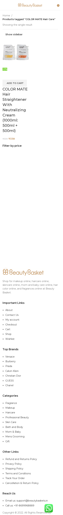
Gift (7, 441)
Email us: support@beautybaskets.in (26, 500)
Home (6, 15)
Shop (8, 334)
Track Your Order (15, 478)
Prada (8, 366)
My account (12, 319)
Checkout (11, 324)
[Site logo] (30, 4)
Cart (7, 329)
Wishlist (9, 338)
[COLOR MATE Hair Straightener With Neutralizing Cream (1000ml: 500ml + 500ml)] (16, 53)
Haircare (10, 412)
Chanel (9, 385)
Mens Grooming (15, 436)
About (9, 310)
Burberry (10, 361)
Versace (10, 356)
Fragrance (11, 403)
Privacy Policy (13, 463)
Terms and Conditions (18, 473)
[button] (15, 83)
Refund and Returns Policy (21, 459)
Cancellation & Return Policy (22, 483)
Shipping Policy (14, 468)
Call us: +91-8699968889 (19, 505)
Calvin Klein (12, 371)
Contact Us (11, 314)
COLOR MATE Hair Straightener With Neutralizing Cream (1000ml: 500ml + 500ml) (15, 110)
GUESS (9, 380)
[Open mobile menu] (4, 5)
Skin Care (10, 422)
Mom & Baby (13, 431)
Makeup (10, 407)
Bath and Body (14, 427)
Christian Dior (13, 375)
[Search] (54, 5)
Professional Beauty (17, 417)
